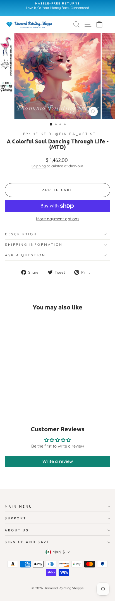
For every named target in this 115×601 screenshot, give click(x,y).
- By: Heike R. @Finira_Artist (57, 134)
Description (21, 234)
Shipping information (34, 244)
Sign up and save (27, 542)
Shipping (39, 166)
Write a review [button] (57, 461)
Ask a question (25, 255)
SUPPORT (16, 518)
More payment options (57, 218)
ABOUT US (17, 530)
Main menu (18, 506)
